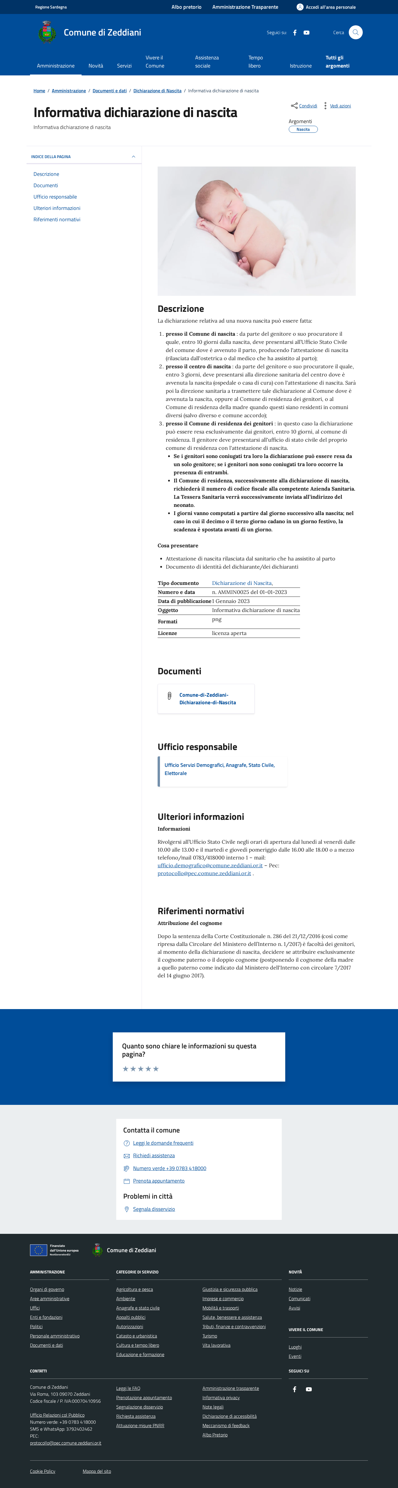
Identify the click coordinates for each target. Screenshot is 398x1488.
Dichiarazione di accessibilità (229, 1416)
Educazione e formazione (140, 1354)
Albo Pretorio (215, 1434)
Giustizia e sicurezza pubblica (230, 1289)
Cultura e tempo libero (137, 1345)
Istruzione (301, 66)
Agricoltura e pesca (134, 1289)
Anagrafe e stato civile (138, 1307)
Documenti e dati (46, 1345)
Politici (36, 1326)
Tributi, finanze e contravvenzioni (234, 1326)
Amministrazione (56, 66)
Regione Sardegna (51, 7)
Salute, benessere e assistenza (232, 1317)
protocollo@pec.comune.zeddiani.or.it (204, 873)
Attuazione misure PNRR (140, 1425)
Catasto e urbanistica (136, 1335)
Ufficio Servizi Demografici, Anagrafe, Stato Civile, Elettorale (220, 769)
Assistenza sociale (207, 62)
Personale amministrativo (55, 1335)
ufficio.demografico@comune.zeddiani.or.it (210, 865)
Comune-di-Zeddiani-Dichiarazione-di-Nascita (207, 698)
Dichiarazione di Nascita (242, 583)
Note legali (212, 1406)
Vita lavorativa (216, 1345)
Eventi (295, 1356)
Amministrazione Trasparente (245, 7)
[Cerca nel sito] (356, 32)
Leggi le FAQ (128, 1388)
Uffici (35, 1307)
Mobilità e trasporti (220, 1307)
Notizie (295, 1289)
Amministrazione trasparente (230, 1388)
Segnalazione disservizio (139, 1406)
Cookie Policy (42, 1471)
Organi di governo (47, 1289)
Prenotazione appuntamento (144, 1397)
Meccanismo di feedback (226, 1425)
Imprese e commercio (223, 1298)
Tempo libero (256, 62)
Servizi (124, 66)
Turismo (209, 1335)
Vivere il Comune (155, 62)
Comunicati (299, 1298)
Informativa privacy (221, 1397)
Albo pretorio (187, 7)
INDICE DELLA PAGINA (51, 156)
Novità (96, 66)
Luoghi (295, 1346)
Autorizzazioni (129, 1326)
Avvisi (294, 1307)
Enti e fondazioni (46, 1317)
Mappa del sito (97, 1471)
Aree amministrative (49, 1298)
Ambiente (125, 1298)
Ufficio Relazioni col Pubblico (57, 1414)
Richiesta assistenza (136, 1416)
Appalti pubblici (130, 1317)
